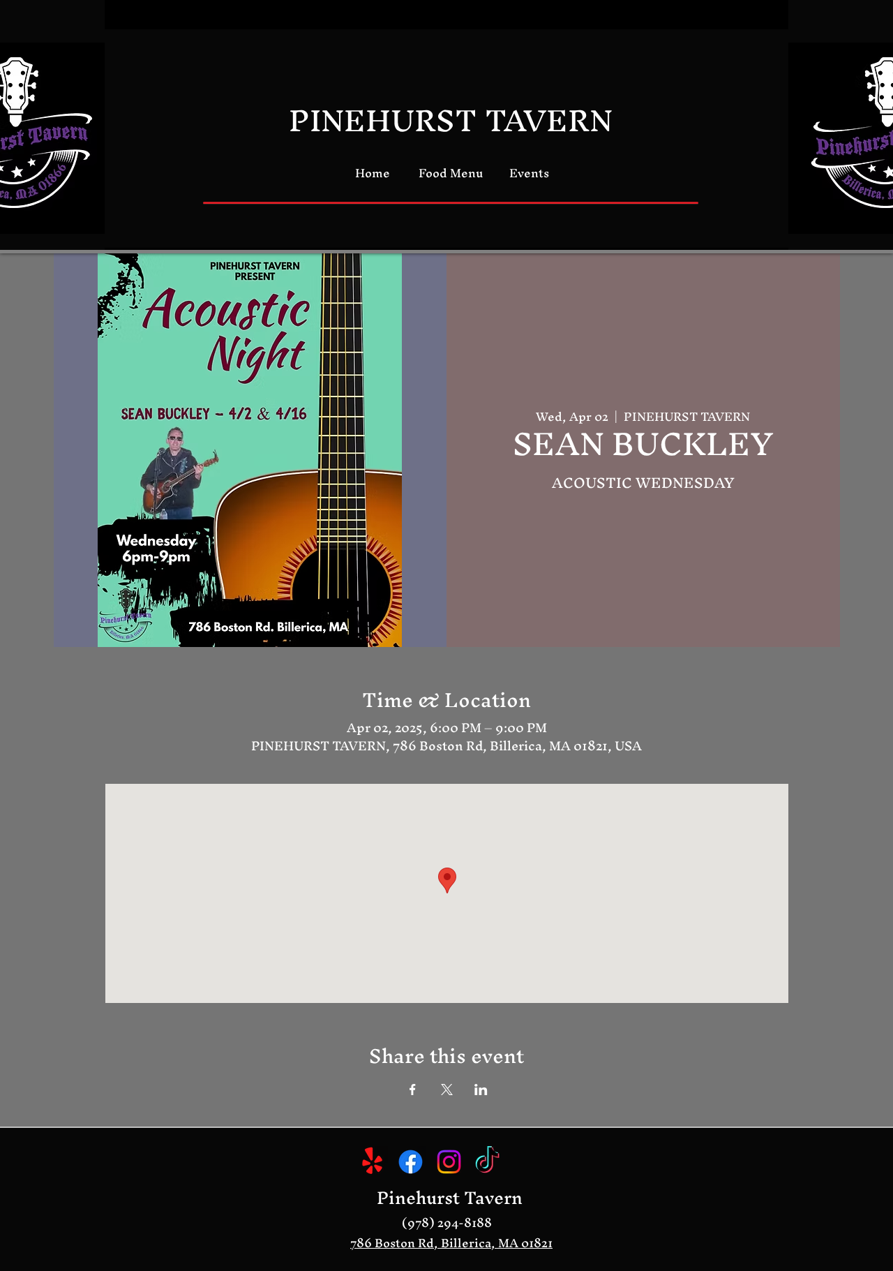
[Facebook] (410, 1161)
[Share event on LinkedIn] (481, 1089)
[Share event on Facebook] (412, 1089)
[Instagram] (449, 1161)
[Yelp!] (372, 1161)
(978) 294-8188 (447, 1222)
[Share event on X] (446, 1089)
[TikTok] (487, 1161)
